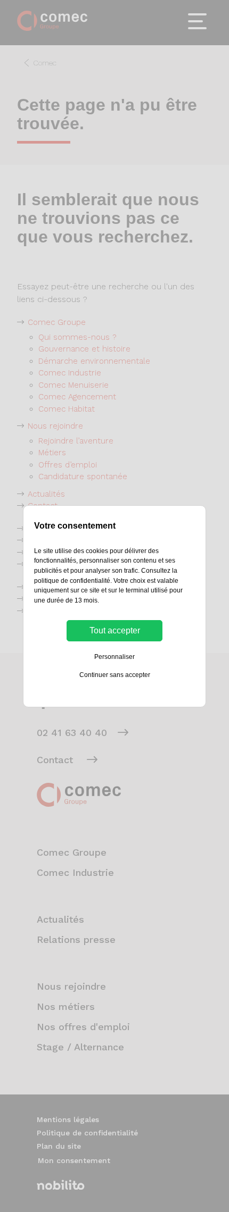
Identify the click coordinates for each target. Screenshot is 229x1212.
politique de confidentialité (72, 580)
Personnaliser (114, 657)
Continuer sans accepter (114, 675)
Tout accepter (114, 630)
